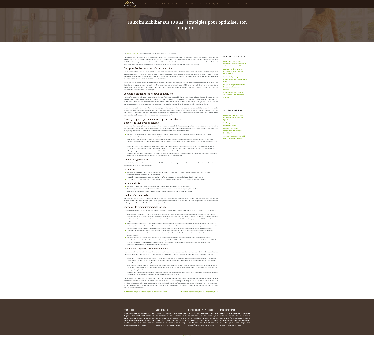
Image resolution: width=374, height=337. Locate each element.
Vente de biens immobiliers (171, 4)
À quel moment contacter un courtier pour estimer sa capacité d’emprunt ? (234, 94)
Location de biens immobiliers (193, 4)
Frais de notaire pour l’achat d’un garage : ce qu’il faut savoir (146, 292)
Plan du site (187, 336)
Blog (247, 4)
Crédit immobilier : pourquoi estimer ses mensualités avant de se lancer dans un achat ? (235, 63)
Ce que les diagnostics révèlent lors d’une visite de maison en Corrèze (234, 87)
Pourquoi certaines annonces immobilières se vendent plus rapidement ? (233, 71)
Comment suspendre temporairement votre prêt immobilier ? (232, 130)
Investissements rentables (234, 4)
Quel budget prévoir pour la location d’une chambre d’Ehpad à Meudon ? (235, 79)
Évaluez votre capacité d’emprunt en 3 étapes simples (197, 292)
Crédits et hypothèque (214, 4)
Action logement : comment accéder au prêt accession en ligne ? (233, 117)
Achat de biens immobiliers (149, 4)
